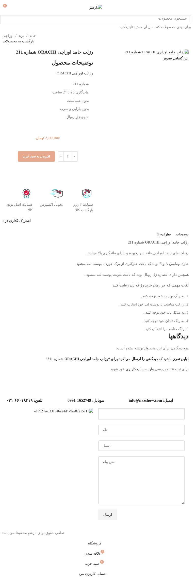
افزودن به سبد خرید (36, 156)
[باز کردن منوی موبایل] (185, 8)
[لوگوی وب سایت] (95, 7)
